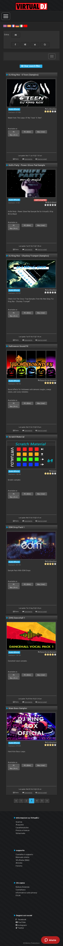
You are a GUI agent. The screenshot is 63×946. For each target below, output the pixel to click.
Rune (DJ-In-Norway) (48, 380)
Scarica (19, 822)
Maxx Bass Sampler (18, 708)
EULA (18, 895)
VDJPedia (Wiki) (22, 860)
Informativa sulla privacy (26, 893)
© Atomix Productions (31, 943)
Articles (19, 863)
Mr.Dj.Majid (51, 202)
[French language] (13, 26)
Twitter (20, 928)
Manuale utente (22, 857)
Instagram (22, 925)
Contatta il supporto (24, 854)
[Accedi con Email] (15, 35)
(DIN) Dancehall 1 (17, 618)
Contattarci (21, 890)
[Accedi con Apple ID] (35, 44)
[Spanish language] (9, 26)
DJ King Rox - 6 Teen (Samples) (23, 75)
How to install (42, 159)
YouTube (22, 922)
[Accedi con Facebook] (15, 44)
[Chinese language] (25, 26)
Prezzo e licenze (22, 830)
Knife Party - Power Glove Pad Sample (27, 165)
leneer (53, 471)
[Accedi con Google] (44, 44)
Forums (19, 866)
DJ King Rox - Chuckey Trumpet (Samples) (29, 256)
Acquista (20, 825)
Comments (28, 159)
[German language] (17, 26)
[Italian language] (21, 26)
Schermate (20, 833)
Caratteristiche (22, 827)
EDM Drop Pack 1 (17, 527)
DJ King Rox (51, 109)
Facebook (21, 919)
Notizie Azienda (22, 887)
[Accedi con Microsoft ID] (25, 44)
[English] (5, 26)
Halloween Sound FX (18, 346)
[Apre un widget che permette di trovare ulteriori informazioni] (50, 940)
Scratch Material (16, 437)
